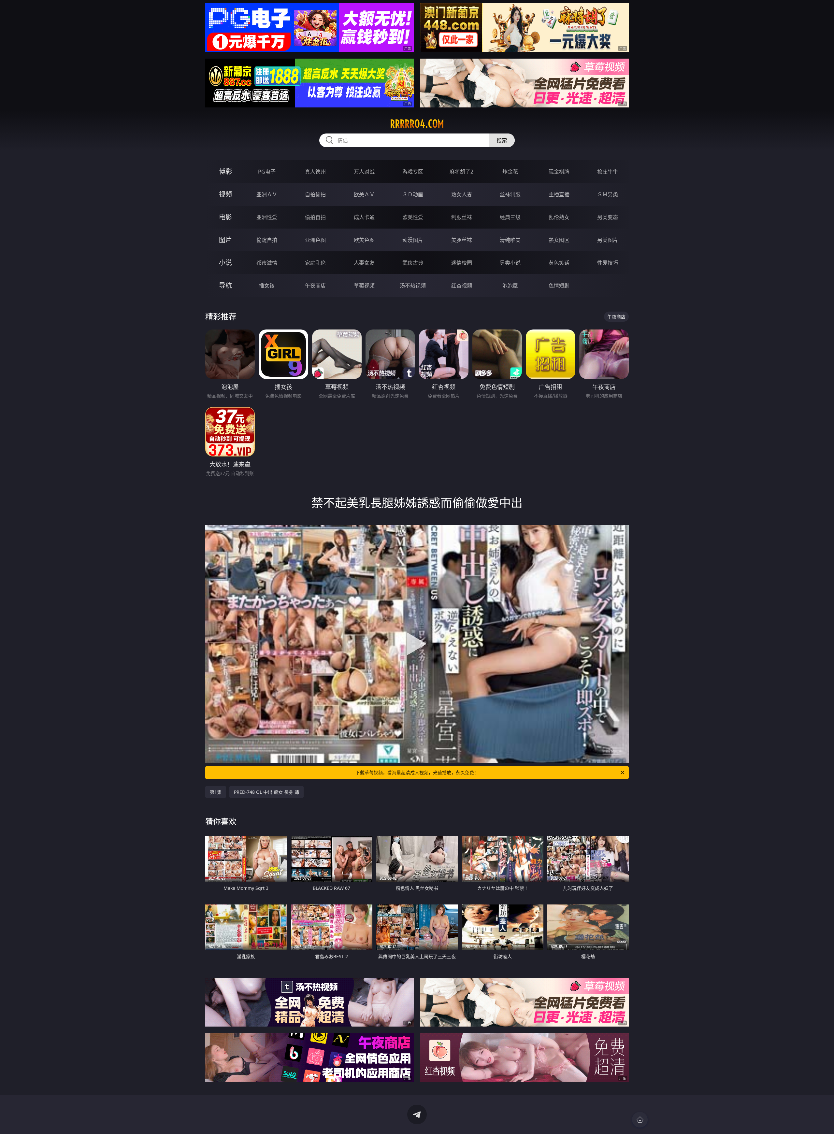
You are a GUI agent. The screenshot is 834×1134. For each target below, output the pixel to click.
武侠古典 (412, 262)
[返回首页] (640, 1119)
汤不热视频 (413, 285)
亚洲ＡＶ (266, 194)
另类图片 (607, 240)
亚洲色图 (315, 240)
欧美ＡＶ (364, 194)
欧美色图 (364, 240)
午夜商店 (315, 285)
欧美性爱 (412, 217)
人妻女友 (364, 262)
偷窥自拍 (266, 240)
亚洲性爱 (266, 217)
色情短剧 (559, 285)
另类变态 (607, 217)
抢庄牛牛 (607, 171)
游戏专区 (412, 171)
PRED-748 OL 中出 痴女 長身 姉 (266, 792)
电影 (225, 217)
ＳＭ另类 (607, 194)
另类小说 (510, 262)
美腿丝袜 (461, 240)
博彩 (225, 171)
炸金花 (510, 171)
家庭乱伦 (315, 262)
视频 (225, 194)
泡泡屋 (510, 285)
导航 (225, 285)
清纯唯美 (510, 240)
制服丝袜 (461, 217)
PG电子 (267, 171)
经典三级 (510, 217)
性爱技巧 (607, 262)
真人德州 (315, 171)
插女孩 (267, 285)
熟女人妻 (461, 194)
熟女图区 (559, 240)
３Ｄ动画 (412, 194)
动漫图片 (412, 240)
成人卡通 (364, 217)
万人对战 (364, 171)
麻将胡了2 (461, 171)
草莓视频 (364, 285)
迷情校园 (461, 262)
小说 (225, 262)
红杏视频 (461, 285)
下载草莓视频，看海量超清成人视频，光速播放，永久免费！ (417, 772)
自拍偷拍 (315, 194)
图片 (225, 239)
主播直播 (559, 194)
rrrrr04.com (417, 123)
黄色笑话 (559, 262)
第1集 (216, 792)
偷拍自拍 (315, 217)
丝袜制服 (510, 194)
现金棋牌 (559, 171)
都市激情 (266, 262)
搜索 (501, 140)
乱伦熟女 (559, 217)
